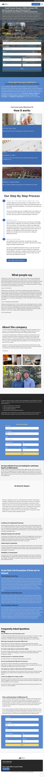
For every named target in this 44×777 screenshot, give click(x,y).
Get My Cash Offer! (17, 260)
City (23, 57)
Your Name (5, 41)
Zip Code (24, 62)
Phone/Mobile (6, 46)
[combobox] (4, 49)
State (4, 62)
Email (4, 51)
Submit (22, 68)
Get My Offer (36, 4)
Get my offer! (6, 769)
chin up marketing (30, 772)
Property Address (6, 57)
